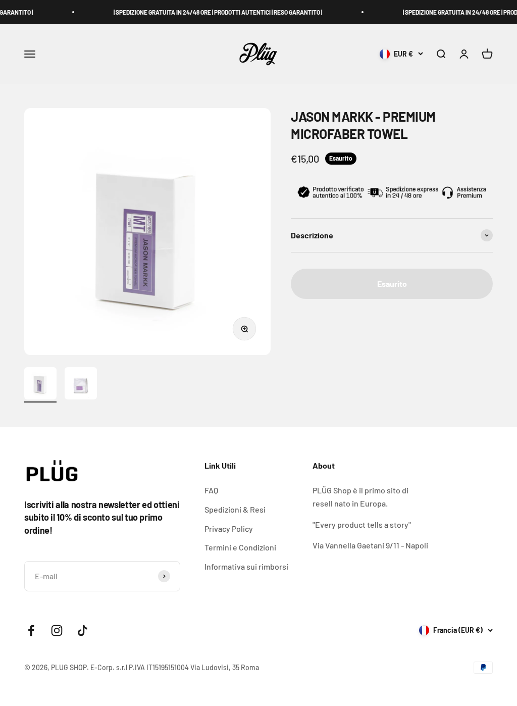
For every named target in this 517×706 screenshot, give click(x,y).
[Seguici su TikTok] (82, 630)
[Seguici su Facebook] (31, 630)
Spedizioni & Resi (235, 509)
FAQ (211, 490)
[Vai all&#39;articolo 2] (81, 384)
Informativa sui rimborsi (246, 566)
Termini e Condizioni (240, 547)
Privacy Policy (228, 528)
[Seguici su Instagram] (57, 630)
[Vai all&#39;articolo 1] (40, 384)
